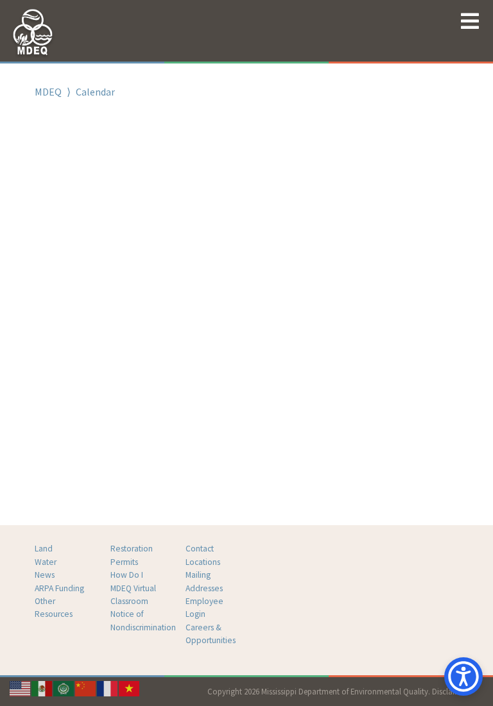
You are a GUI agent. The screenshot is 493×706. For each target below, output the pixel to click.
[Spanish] (42, 687)
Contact (200, 548)
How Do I (126, 574)
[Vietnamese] (130, 687)
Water (45, 562)
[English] (20, 687)
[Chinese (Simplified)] (86, 687)
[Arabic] (64, 687)
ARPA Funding (59, 588)
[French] (108, 687)
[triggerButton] (463, 676)
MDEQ (48, 91)
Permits (124, 562)
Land (44, 548)
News (45, 574)
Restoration (131, 548)
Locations (203, 562)
